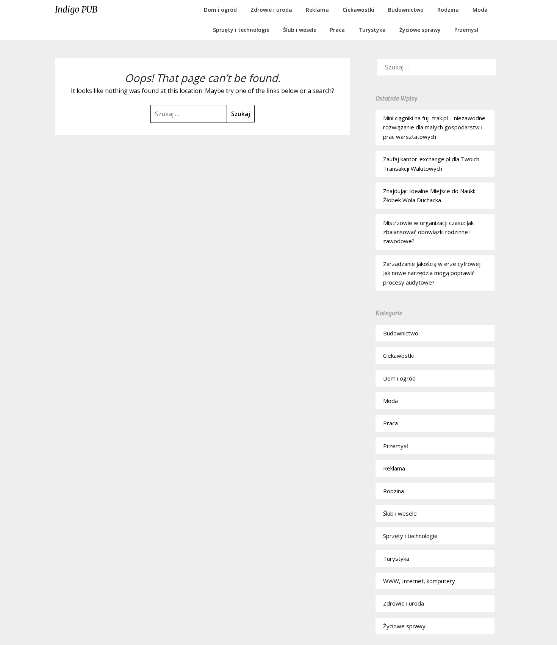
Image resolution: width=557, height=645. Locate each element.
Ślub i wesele (299, 29)
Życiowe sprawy (420, 29)
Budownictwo (406, 9)
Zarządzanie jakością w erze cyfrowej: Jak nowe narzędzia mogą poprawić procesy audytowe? (432, 273)
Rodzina (448, 9)
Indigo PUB (76, 9)
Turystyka (372, 29)
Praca (337, 29)
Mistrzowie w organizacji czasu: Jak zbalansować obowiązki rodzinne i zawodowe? (428, 232)
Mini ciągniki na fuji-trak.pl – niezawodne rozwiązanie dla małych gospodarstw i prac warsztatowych (434, 127)
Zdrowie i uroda (271, 9)
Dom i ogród (220, 9)
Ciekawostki (358, 9)
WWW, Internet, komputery (419, 581)
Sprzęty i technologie (241, 29)
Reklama (317, 9)
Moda (480, 9)
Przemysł (466, 29)
